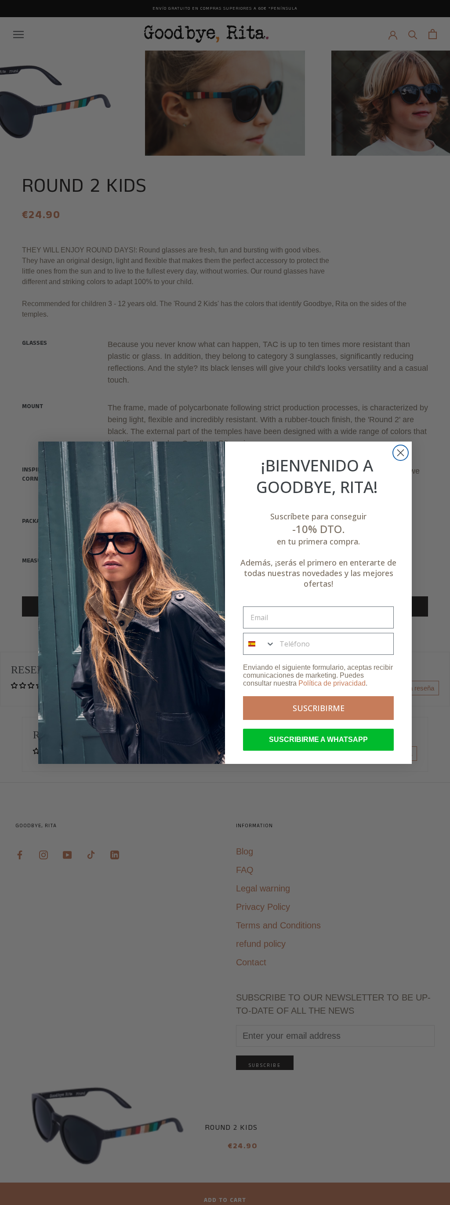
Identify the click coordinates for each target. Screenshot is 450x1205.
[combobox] (259, 643)
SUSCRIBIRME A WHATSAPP (318, 739)
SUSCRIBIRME (319, 708)
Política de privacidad (332, 683)
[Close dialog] (400, 452)
